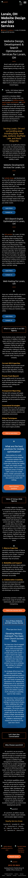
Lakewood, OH (20, 830)
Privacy (14, 875)
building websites (18, 100)
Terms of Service (22, 875)
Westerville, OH (11, 830)
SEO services (8, 234)
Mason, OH (16, 828)
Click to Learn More (11, 433)
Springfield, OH (15, 824)
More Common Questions (14, 487)
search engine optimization (10, 102)
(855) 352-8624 (14, 865)
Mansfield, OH (6, 824)
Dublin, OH (9, 828)
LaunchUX (10, 874)
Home (4, 30)
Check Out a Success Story (14, 610)
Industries (9, 875)
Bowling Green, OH (12, 826)
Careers (16, 874)
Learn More (9, 208)
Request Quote (14, 856)
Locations (10, 30)
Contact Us (8, 212)
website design (9, 178)
